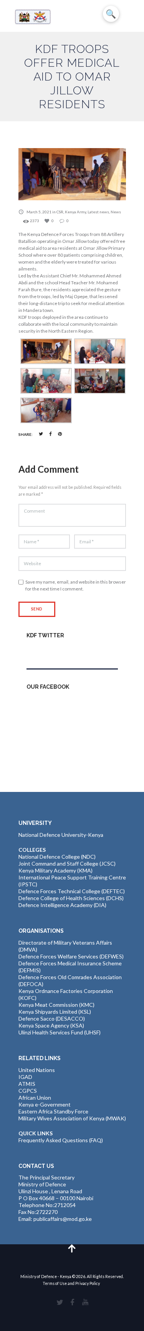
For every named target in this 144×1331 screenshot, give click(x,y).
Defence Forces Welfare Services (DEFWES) (71, 956)
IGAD (25, 1077)
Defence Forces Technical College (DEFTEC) (71, 891)
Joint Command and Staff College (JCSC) (67, 863)
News (116, 211)
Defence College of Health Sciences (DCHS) (71, 898)
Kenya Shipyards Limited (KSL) (54, 1011)
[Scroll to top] (72, 1248)
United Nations (36, 1070)
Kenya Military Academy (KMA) (55, 870)
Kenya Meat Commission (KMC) (56, 1004)
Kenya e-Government (44, 1104)
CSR (59, 211)
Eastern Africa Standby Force (53, 1111)
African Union (34, 1097)
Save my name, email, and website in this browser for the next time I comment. (75, 585)
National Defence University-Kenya (60, 834)
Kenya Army (75, 211)
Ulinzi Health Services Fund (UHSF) (59, 1032)
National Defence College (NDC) (57, 856)
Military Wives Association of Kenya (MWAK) (72, 1118)
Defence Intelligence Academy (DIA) (62, 905)
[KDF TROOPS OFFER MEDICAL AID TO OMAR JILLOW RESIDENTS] (72, 174)
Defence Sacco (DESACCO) (51, 1018)
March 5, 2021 (38, 211)
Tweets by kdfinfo (48, 651)
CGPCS (27, 1090)
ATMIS (26, 1083)
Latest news (98, 211)
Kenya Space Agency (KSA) (51, 1025)
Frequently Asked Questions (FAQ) (60, 1140)
